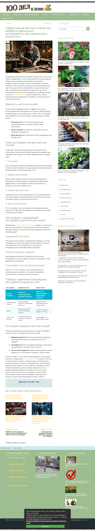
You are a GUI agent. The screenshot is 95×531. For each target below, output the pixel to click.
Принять (45, 526)
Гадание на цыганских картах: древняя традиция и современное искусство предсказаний (16, 418)
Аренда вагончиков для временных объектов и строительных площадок (14, 396)
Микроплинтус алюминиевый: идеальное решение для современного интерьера (73, 253)
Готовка (45, 14)
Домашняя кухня (65, 198)
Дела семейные (65, 193)
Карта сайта (17, 448)
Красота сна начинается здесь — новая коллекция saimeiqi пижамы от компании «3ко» (19, 481)
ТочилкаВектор (19, 95)
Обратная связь (5, 448)
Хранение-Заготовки (32, 14)
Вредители (17, 14)
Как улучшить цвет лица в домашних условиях (18, 466)
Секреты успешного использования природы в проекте (72, 281)
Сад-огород (6, 14)
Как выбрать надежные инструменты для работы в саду (19, 488)
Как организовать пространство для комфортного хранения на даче (72, 271)
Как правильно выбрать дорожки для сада (18, 473)
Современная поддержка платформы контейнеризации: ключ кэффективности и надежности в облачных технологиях (42, 419)
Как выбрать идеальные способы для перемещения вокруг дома (72, 276)
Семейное (85, 14)
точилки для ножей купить (25, 225)
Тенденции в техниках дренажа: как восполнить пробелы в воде (72, 266)
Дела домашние (65, 189)
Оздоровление (7, 18)
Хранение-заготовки (67, 219)
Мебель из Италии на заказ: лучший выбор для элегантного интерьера (16, 433)
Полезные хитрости (58, 14)
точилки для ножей (30, 359)
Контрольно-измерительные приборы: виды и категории (45, 434)
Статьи (8, 23)
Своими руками (74, 14)
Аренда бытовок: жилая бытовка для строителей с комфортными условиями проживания (40, 397)
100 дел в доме (15, 520)
